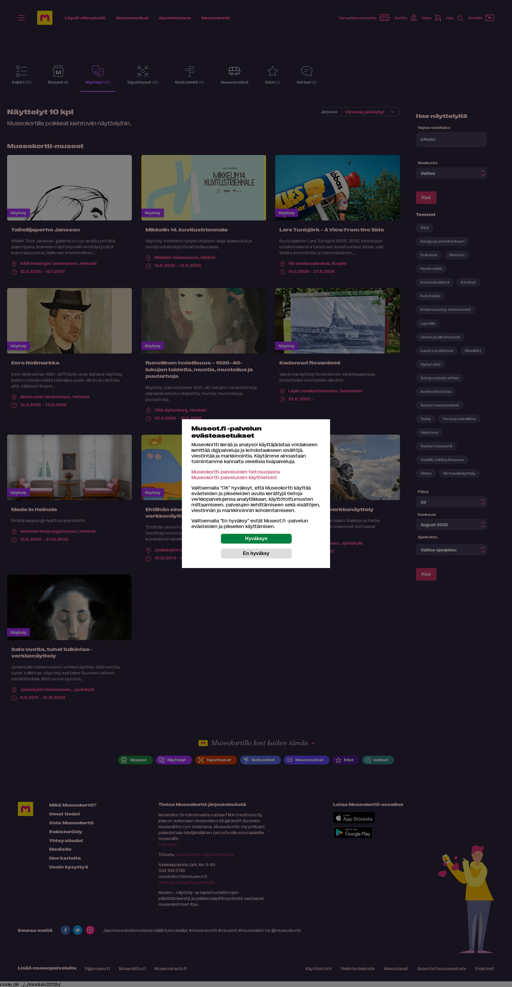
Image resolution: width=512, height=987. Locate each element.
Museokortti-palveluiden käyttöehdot (234, 477)
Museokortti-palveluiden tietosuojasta (235, 471)
